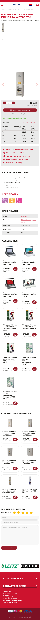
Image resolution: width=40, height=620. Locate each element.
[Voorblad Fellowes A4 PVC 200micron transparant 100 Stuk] (29, 348)
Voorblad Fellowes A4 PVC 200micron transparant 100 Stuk (29, 361)
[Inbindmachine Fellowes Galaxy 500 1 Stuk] (10, 251)
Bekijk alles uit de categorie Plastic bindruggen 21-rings (21, 20)
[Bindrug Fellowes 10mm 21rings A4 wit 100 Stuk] (10, 423)
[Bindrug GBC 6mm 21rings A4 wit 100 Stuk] (30, 481)
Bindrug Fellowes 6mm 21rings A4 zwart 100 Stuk (9, 491)
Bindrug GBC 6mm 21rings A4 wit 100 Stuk (29, 491)
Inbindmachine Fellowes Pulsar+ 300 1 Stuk (28, 262)
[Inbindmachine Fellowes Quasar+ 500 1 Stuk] (10, 283)
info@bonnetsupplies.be (13, 600)
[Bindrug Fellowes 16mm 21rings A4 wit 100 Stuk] (30, 452)
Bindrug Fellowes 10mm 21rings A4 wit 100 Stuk (9, 433)
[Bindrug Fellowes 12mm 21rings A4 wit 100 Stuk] (30, 423)
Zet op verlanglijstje (21, 114)
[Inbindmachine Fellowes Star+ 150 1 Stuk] (29, 283)
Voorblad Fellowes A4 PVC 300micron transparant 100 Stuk (10, 395)
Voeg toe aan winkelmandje (21, 110)
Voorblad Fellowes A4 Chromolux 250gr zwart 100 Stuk (10, 360)
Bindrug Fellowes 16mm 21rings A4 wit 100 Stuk (29, 462)
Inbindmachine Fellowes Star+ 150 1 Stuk (29, 294)
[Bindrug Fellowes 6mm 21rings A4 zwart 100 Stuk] (10, 481)
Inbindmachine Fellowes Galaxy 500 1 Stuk (9, 262)
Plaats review (9, 548)
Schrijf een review (31, 122)
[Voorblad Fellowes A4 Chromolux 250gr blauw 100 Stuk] (10, 315)
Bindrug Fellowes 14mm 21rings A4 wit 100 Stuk (9, 462)
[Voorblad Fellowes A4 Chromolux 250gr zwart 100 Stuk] (10, 348)
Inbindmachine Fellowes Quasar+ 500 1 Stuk (10, 294)
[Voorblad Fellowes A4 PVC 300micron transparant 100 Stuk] (10, 382)
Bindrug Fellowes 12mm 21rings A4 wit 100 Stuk (29, 433)
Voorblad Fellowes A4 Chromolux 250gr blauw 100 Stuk (10, 327)
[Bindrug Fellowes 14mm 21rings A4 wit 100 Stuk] (10, 452)
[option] (3, 28)
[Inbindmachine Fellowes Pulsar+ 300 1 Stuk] (29, 251)
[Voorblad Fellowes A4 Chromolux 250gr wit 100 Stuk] (29, 315)
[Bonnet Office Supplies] (16, 5)
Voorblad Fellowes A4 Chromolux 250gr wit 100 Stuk (29, 326)
